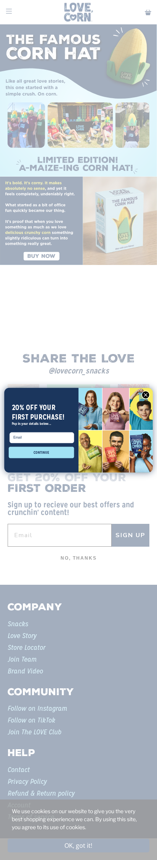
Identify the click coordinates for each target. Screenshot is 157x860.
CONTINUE (41, 452)
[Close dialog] (145, 394)
